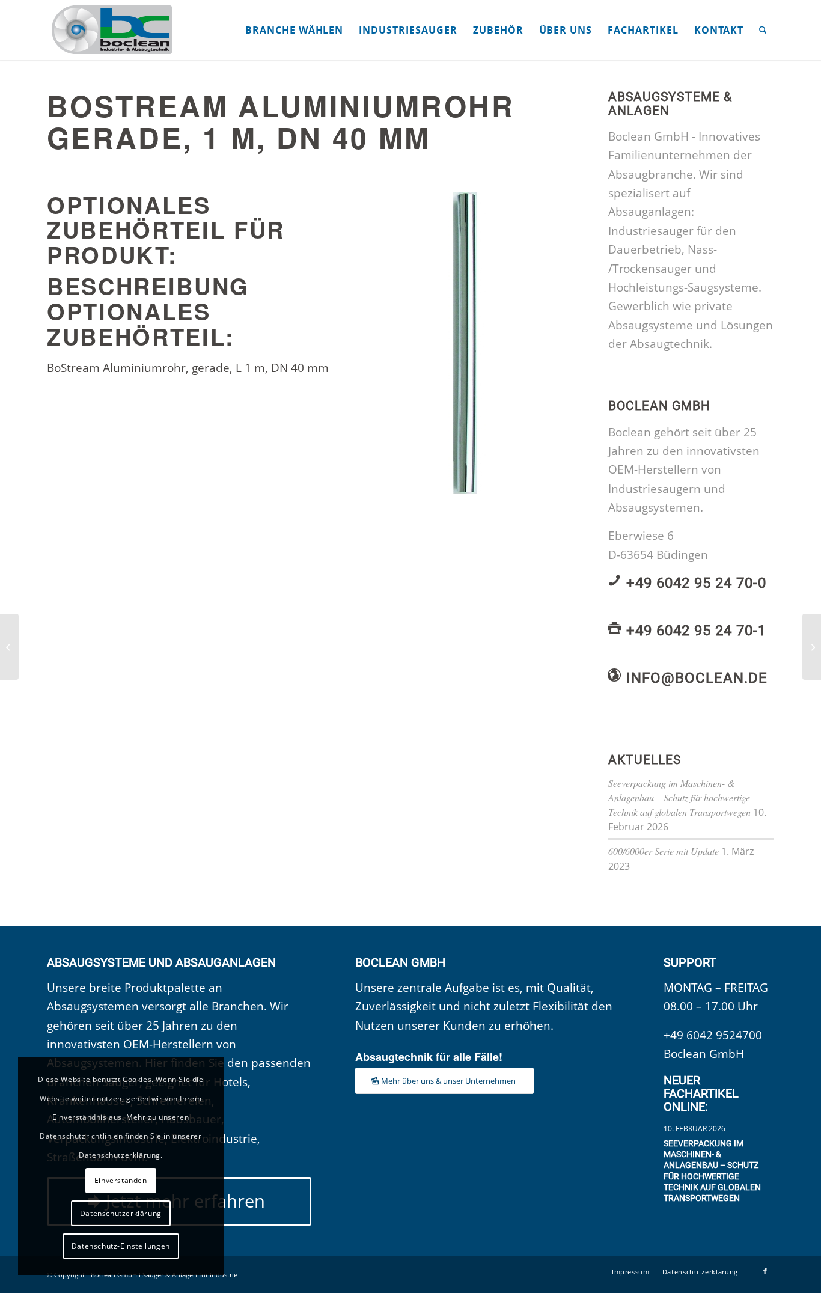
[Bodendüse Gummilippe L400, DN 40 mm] (9, 647)
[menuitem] (294, 30)
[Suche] (763, 30)
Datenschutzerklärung (121, 1213)
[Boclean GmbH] (113, 30)
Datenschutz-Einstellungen (121, 1246)
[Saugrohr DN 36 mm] (811, 647)
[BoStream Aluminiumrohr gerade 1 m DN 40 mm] (474, 343)
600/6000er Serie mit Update (663, 851)
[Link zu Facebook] (765, 1271)
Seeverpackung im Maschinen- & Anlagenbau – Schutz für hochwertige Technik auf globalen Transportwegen (679, 797)
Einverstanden (120, 1180)
